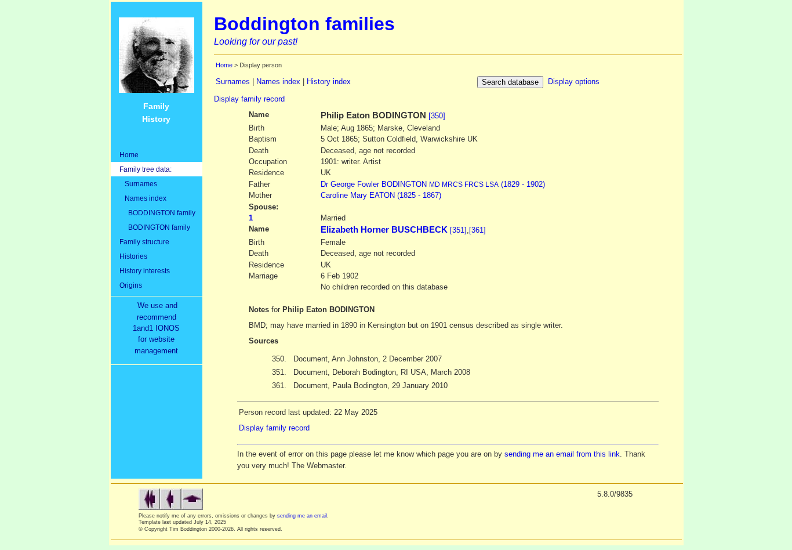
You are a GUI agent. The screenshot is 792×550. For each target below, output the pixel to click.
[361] (477, 230)
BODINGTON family (154, 227)
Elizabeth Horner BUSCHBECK (384, 229)
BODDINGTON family (157, 212)
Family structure (144, 241)
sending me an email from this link (562, 454)
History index (329, 81)
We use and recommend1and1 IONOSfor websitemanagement (158, 328)
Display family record (249, 99)
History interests (144, 270)
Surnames (138, 183)
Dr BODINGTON (433, 184)
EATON (381, 195)
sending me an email (302, 516)
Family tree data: (145, 169)
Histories (133, 256)
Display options (574, 81)
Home (129, 154)
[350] (436, 115)
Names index (142, 198)
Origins (130, 285)
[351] (458, 230)
